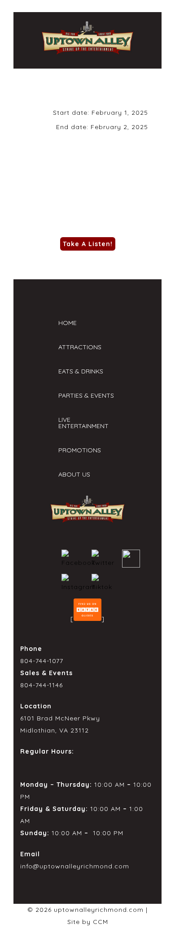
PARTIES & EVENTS (86, 395)
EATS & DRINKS (80, 371)
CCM (100, 922)
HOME (67, 323)
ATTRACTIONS (79, 347)
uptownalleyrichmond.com (99, 910)
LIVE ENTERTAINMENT (83, 423)
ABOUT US (74, 474)
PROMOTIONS (79, 450)
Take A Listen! (88, 244)
